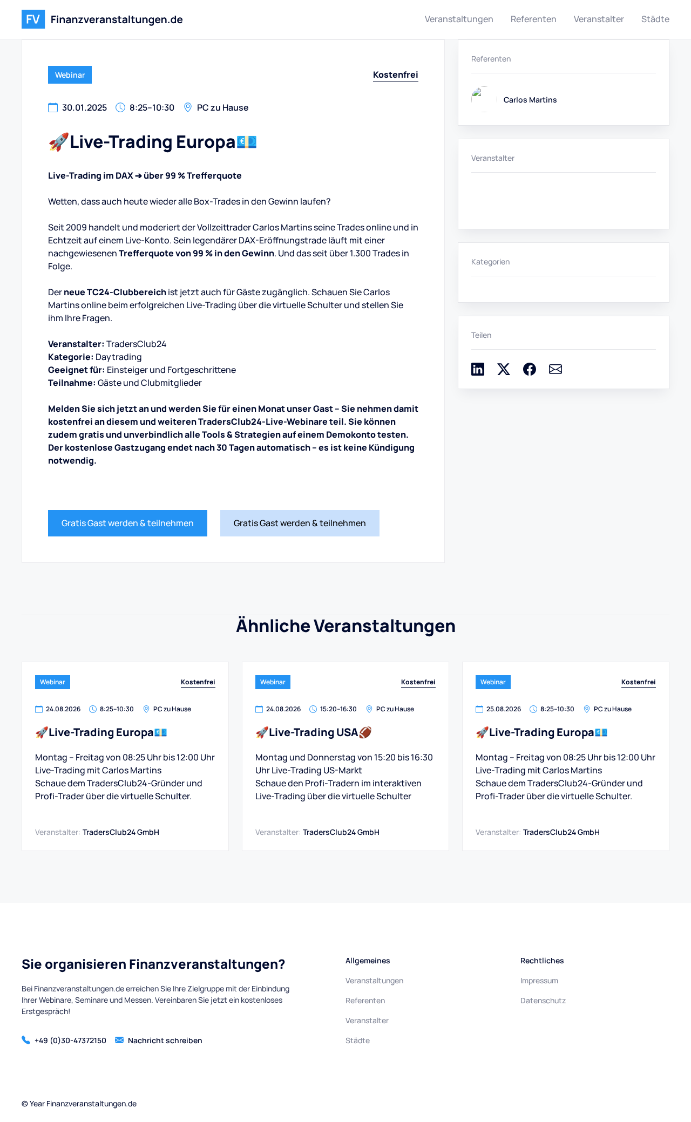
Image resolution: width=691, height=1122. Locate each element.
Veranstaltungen (459, 19)
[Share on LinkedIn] (477, 372)
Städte (655, 19)
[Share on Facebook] (529, 372)
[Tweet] (503, 372)
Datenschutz (543, 1000)
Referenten (534, 19)
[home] (102, 19)
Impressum (539, 980)
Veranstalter (599, 19)
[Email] (555, 372)
